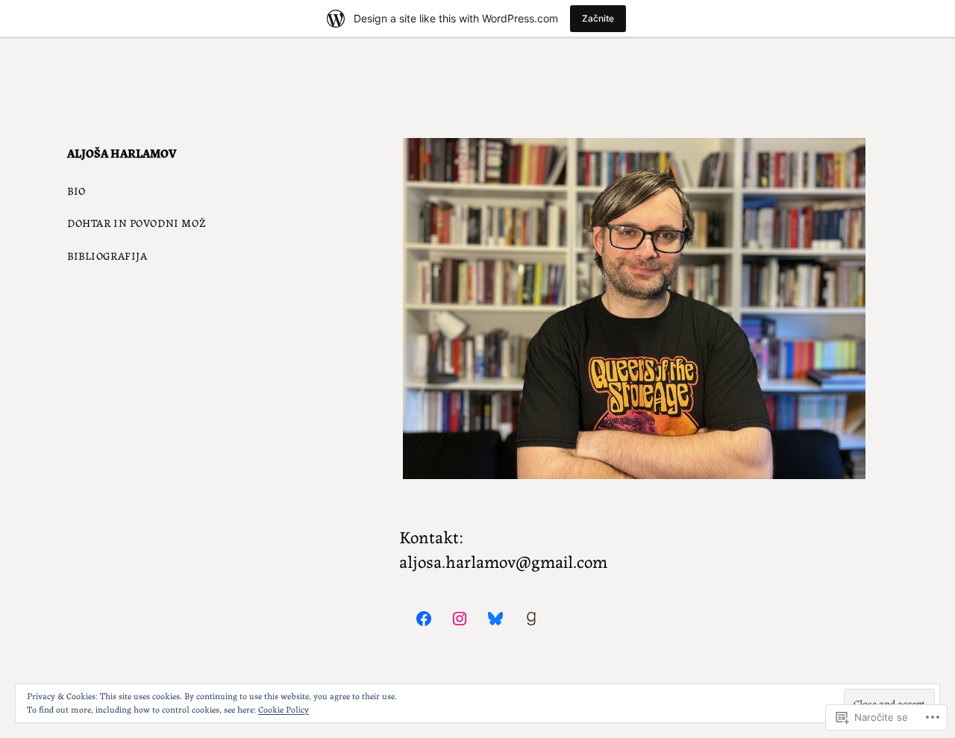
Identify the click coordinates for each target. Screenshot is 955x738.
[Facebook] (424, 619)
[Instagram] (460, 619)
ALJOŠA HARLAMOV (121, 152)
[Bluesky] (495, 619)
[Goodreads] (531, 619)
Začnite (598, 18)
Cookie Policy (283, 708)
